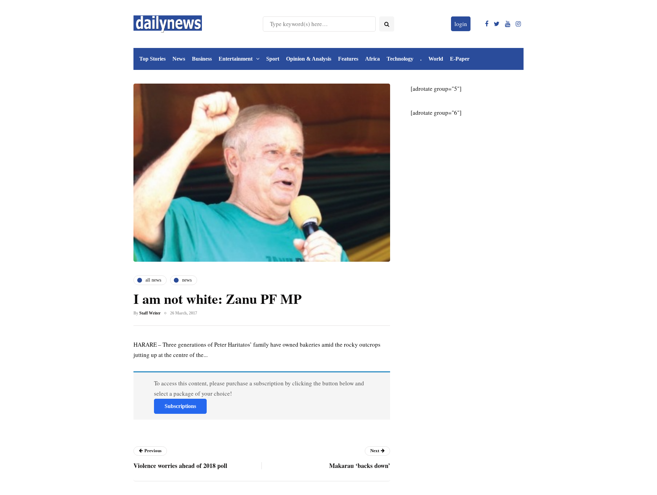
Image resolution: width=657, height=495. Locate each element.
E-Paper (459, 59)
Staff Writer (149, 313)
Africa (372, 59)
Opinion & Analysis (308, 59)
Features (348, 59)
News (178, 59)
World (435, 59)
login (460, 24)
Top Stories (152, 59)
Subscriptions (180, 406)
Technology (400, 59)
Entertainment (236, 59)
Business (202, 59)
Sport (272, 59)
